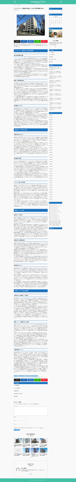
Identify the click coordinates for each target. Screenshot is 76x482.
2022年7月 (50, 180)
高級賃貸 (35, 377)
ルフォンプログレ (58, 220)
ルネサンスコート (52, 220)
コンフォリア (55, 209)
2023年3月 (50, 175)
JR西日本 (24, 298)
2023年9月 (50, 173)
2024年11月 (51, 159)
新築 (59, 222)
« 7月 (49, 25)
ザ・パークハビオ (52, 210)
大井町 (54, 222)
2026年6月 (50, 119)
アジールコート (56, 204)
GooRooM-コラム (38, 2)
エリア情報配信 (16, 385)
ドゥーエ (56, 214)
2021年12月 (51, 196)
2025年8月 (50, 138)
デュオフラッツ (52, 214)
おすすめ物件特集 (17, 388)
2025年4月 (50, 147)
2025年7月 (50, 140)
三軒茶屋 (51, 221)
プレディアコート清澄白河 (18, 58)
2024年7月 (50, 168)
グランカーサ (51, 208)
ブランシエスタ (57, 215)
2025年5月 (50, 145)
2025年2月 (50, 152)
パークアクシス (52, 215)
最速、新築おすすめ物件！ (18, 393)
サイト (15, 424)
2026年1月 (50, 126)
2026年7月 (50, 117)
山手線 (57, 222)
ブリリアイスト (52, 216)
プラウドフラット (57, 216)
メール (15, 420)
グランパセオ (56, 208)
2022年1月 (50, 194)
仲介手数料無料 (31, 377)
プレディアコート (25, 377)
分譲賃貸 (60, 221)
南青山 (50, 222)
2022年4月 (50, 187)
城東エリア (31, 298)
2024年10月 (51, 161)
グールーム (20, 377)
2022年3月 (50, 189)
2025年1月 (50, 154)
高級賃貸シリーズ (40, 377)
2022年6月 (50, 182)
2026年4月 (50, 124)
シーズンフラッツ (58, 210)
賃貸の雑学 (16, 396)
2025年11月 (51, 131)
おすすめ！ (16, 377)
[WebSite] (55, 46)
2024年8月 (50, 166)
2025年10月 (51, 133)
